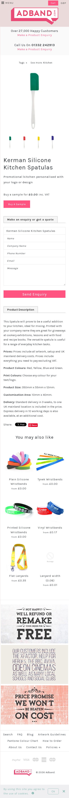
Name (10, 238)
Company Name (16, 246)
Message (12, 268)
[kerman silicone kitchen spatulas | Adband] (34, 72)
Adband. (50, 772)
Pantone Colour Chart (22, 740)
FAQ (19, 734)
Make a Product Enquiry (34, 35)
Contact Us (34, 747)
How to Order (52, 740)
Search (8, 734)
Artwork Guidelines (52, 734)
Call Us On (34, 45)
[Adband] (34, 10)
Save (34, 425)
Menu (9, 2)
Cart (53, 3)
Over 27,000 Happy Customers (34, 31)
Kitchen (47, 62)
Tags (23, 62)
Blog (30, 734)
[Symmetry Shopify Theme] (34, 642)
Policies (53, 747)
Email (10, 260)
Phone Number (16, 253)
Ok (53, 791)
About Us (15, 747)
